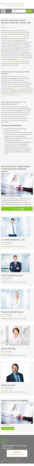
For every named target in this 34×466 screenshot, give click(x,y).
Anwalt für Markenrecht (19, 88)
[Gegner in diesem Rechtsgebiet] (17, 413)
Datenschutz (4, 441)
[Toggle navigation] (3, 11)
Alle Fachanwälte (5, 440)
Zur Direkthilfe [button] (16, 209)
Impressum (4, 443)
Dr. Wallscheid (12, 4)
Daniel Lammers (8, 385)
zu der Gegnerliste (8, 428)
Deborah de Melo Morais (12, 312)
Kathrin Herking (8, 348)
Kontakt (3, 438)
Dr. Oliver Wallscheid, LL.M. (13, 239)
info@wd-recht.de (6, 244)
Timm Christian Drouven (12, 275)
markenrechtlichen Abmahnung (15, 36)
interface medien (11, 460)
